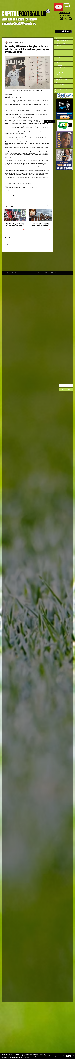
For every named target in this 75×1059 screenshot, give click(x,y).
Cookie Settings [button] (52, 1056)
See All (48, 205)
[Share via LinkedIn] (13, 195)
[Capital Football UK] (58, 7)
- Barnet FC (58, 53)
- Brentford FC (59, 48)
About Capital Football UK (62, 89)
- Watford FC (58, 82)
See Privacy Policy (25, 1057)
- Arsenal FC (58, 45)
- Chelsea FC (58, 55)
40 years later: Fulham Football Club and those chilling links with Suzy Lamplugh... (40, 225)
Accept (68, 1056)
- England (57, 60)
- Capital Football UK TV (61, 41)
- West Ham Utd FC (60, 84)
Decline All (61, 1056)
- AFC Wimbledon (60, 43)
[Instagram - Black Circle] (70, 18)
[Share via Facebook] (6, 195)
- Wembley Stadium (60, 87)
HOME (56, 38)
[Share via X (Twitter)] (9, 195)
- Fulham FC (58, 65)
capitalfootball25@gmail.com (19, 23)
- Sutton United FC (60, 77)
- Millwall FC (58, 70)
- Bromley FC (58, 50)
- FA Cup (57, 62)
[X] (66, 18)
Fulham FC (7, 190)
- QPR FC (57, 75)
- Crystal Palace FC (60, 58)
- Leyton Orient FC (60, 67)
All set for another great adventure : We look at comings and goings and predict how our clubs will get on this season (15, 225)
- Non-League (59, 72)
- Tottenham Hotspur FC (61, 80)
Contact (57, 92)
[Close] (73, 1056)
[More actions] (49, 43)
